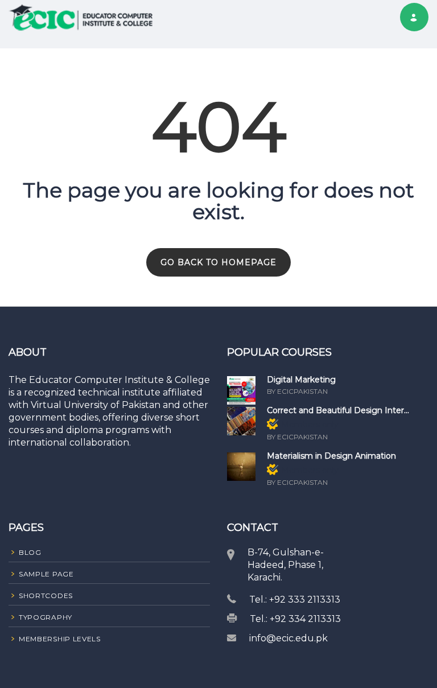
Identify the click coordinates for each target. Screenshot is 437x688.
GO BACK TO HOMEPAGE (218, 262)
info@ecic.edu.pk (288, 638)
